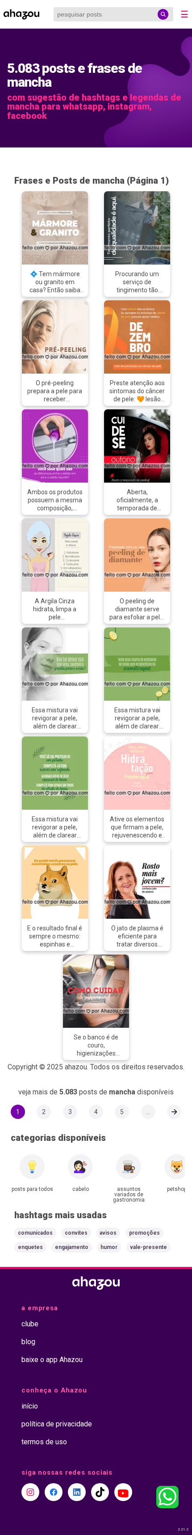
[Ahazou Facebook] (54, 1492)
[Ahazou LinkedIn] (77, 1492)
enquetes (30, 1247)
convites (76, 1233)
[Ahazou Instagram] (30, 1492)
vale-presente (148, 1247)
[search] (163, 14)
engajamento (71, 1247)
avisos (108, 1233)
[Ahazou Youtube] (123, 1492)
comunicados (35, 1233)
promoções (144, 1233)
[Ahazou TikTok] (100, 1492)
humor (108, 1247)
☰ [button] (184, 14)
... (148, 1111)
